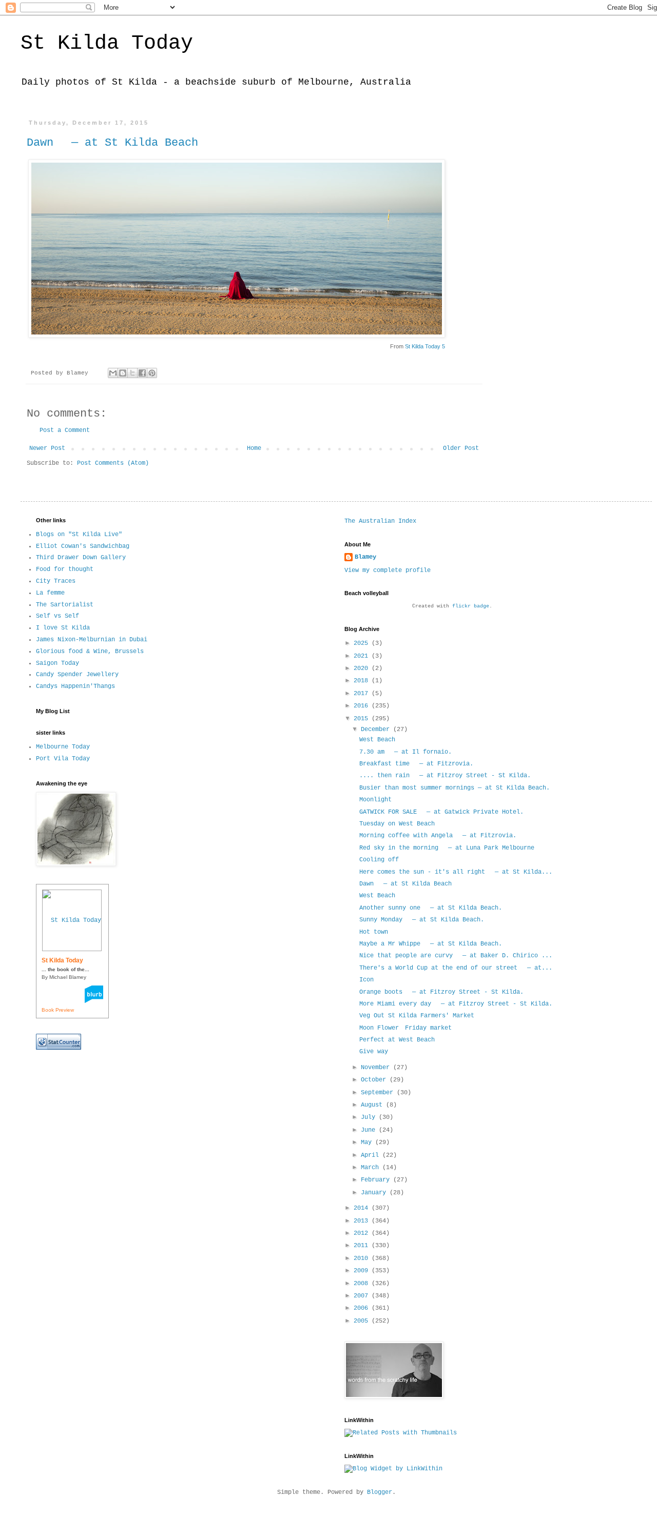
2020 (363, 668)
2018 (363, 680)
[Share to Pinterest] (152, 373)
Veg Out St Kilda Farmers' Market (416, 1015)
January (375, 1192)
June (370, 1130)
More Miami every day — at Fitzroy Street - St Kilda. (455, 1004)
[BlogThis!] (123, 373)
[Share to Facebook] (142, 373)
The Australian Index (380, 521)
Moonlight (375, 799)
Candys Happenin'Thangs (75, 686)
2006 (363, 1308)
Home (254, 448)
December (377, 729)
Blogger (379, 1492)
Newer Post (47, 448)
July (370, 1117)
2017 (363, 693)
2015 (363, 718)
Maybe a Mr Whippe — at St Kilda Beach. (430, 944)
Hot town (373, 932)
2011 (363, 1245)
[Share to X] (132, 373)
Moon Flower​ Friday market (405, 1028)
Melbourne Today (63, 747)
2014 (363, 1208)
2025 (363, 643)
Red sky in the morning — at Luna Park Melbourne (446, 848)
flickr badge (470, 606)
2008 (363, 1283)
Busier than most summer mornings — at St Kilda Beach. (454, 788)
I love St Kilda (63, 628)
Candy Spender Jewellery (77, 674)
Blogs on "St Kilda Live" (79, 534)
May (368, 1142)
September (379, 1092)
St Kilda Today (107, 43)
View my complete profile (387, 570)
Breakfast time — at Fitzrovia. (416, 763)
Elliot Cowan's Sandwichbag (82, 546)
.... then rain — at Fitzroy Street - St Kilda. (445, 775)
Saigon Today (57, 663)
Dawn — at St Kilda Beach (112, 142)
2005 (363, 1321)
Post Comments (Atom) (113, 463)
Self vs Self (57, 616)
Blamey (365, 557)
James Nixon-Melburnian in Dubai (91, 639)
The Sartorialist (64, 604)
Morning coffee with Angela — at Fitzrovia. (437, 835)
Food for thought (64, 569)
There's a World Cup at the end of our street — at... (455, 968)
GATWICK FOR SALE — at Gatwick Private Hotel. (441, 812)
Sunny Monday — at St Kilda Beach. (421, 919)
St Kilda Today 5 (425, 346)
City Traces (55, 581)
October (375, 1079)
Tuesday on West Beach (397, 824)
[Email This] (113, 373)
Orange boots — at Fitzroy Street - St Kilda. (441, 992)
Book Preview (58, 1010)
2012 (363, 1233)
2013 (363, 1221)
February (377, 1180)
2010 (363, 1258)
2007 (363, 1295)
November (377, 1067)
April (371, 1155)
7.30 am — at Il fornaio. (405, 752)
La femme (50, 593)
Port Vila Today (63, 758)
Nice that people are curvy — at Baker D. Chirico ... (455, 955)
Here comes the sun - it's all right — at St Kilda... (455, 872)
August (373, 1105)
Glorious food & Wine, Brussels (90, 651)
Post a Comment (65, 430)
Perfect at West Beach (397, 1039)
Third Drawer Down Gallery (81, 557)
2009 (363, 1270)
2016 (363, 706)
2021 (363, 656)
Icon (366, 979)
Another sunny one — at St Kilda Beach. (430, 908)
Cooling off (379, 859)
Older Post (461, 448)
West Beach (377, 739)
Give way (373, 1051)
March (371, 1167)
